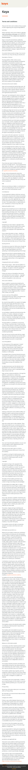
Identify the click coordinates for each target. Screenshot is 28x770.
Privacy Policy (9, 767)
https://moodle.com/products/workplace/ (12, 761)
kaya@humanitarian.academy (10, 170)
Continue (14, 768)
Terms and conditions (17, 767)
